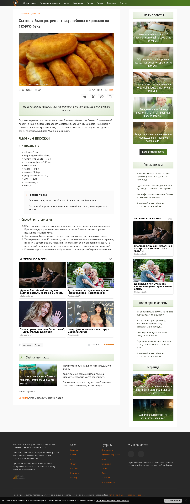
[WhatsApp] (101, 96)
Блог (72, 459)
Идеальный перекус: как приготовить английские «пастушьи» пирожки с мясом (68, 207)
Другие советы (108, 482)
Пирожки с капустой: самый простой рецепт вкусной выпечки (62, 200)
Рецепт (38, 345)
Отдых (105, 473)
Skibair (110, 89)
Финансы (106, 477)
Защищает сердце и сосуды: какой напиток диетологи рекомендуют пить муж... (87, 384)
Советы (73, 454)
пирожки (27, 345)
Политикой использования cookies (112, 500)
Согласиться (173, 500)
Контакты (74, 473)
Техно (104, 468)
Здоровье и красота (111, 454)
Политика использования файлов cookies (127, 495)
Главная (74, 450)
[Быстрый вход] (173, 3)
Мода (104, 459)
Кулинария (106, 464)
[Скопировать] (110, 96)
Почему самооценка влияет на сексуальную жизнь (87, 367)
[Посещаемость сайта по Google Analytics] (19, 477)
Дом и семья (107, 450)
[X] (93, 96)
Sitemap (73, 477)
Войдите (23, 397)
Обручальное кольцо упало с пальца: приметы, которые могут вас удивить (84, 375)
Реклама (74, 468)
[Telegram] (84, 96)
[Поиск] (164, 3)
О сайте (73, 464)
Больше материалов (153, 151)
